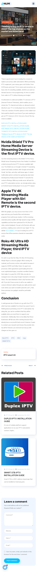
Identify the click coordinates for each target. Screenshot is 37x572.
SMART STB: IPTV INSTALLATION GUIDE (15, 126)
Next (31, 365)
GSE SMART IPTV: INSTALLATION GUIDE (15, 129)
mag (24, 338)
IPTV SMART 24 (7, 22)
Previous (8, 365)
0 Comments (29, 35)
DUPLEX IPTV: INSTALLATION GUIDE (14, 123)
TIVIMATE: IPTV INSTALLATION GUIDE (14, 131)
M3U (18, 338)
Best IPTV (5, 338)
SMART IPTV (6, 341)
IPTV (12, 338)
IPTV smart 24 (7, 35)
